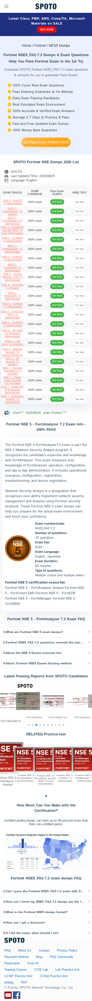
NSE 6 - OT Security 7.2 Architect (12, 361)
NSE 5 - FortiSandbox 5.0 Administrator (12, 220)
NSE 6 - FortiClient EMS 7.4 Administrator (12, 314)
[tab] (46, 632)
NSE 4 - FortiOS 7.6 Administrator (12, 202)
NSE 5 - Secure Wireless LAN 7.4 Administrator (12, 277)
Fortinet (40, 45)
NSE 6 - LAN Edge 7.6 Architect (12, 343)
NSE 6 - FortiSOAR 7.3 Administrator (12, 295)
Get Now (46, 29)
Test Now (79, 202)
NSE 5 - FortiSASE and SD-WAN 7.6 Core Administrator (12, 230)
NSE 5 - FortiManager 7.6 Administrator (12, 248)
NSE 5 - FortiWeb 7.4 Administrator (12, 240)
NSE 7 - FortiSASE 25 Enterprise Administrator (12, 389)
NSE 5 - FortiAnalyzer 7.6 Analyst (12, 211)
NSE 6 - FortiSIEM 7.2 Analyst (12, 287)
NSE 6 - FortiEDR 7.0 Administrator (12, 324)
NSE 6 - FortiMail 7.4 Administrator (12, 305)
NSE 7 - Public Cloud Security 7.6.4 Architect (12, 380)
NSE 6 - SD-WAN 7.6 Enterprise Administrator (12, 333)
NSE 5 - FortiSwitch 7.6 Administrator (12, 267)
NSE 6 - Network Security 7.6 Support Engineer (12, 352)
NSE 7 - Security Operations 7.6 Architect (12, 371)
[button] (46, 632)
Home (26, 45)
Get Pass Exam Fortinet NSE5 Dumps (46, 143)
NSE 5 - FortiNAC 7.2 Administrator (12, 258)
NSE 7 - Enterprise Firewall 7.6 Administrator (12, 399)
